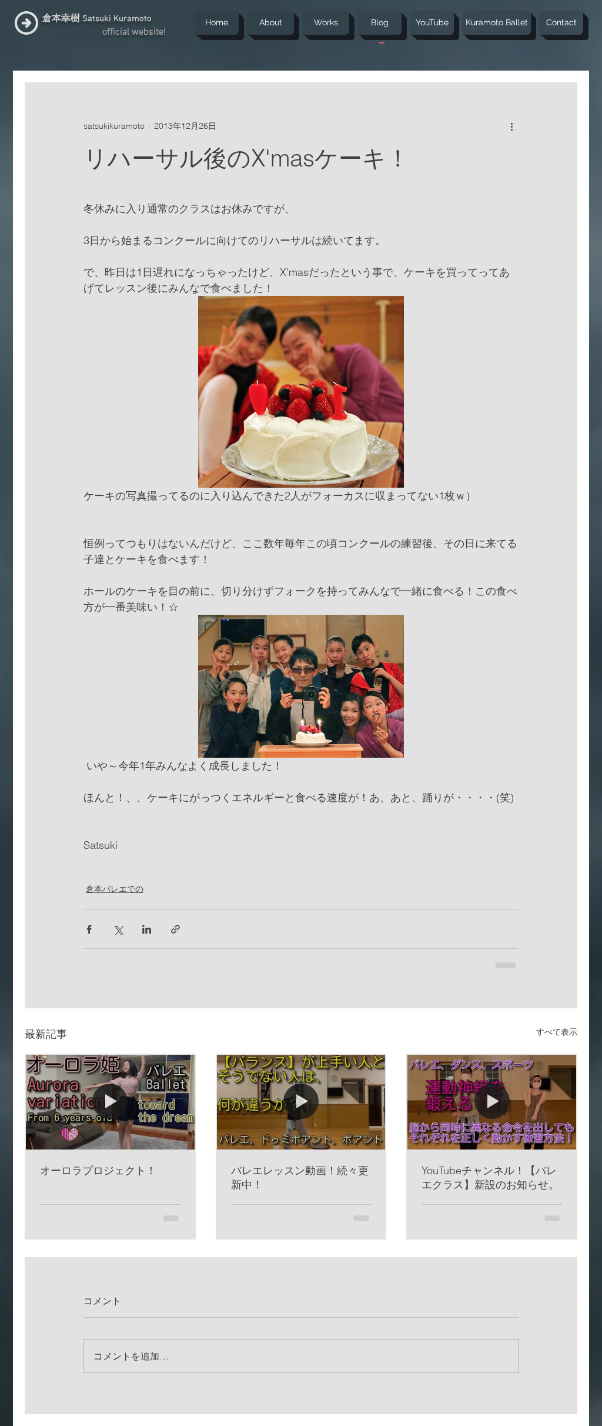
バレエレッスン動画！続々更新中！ (300, 1176)
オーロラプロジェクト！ (98, 1169)
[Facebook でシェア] (89, 929)
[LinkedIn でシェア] (146, 929)
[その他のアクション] (511, 126)
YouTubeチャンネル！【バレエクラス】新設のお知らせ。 (490, 1176)
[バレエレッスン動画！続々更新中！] (301, 1101)
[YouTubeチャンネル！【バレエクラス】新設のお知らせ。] (491, 1101)
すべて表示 (556, 1030)
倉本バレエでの (114, 889)
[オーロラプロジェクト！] (110, 1101)
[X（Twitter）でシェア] (117, 929)
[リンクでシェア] (175, 929)
